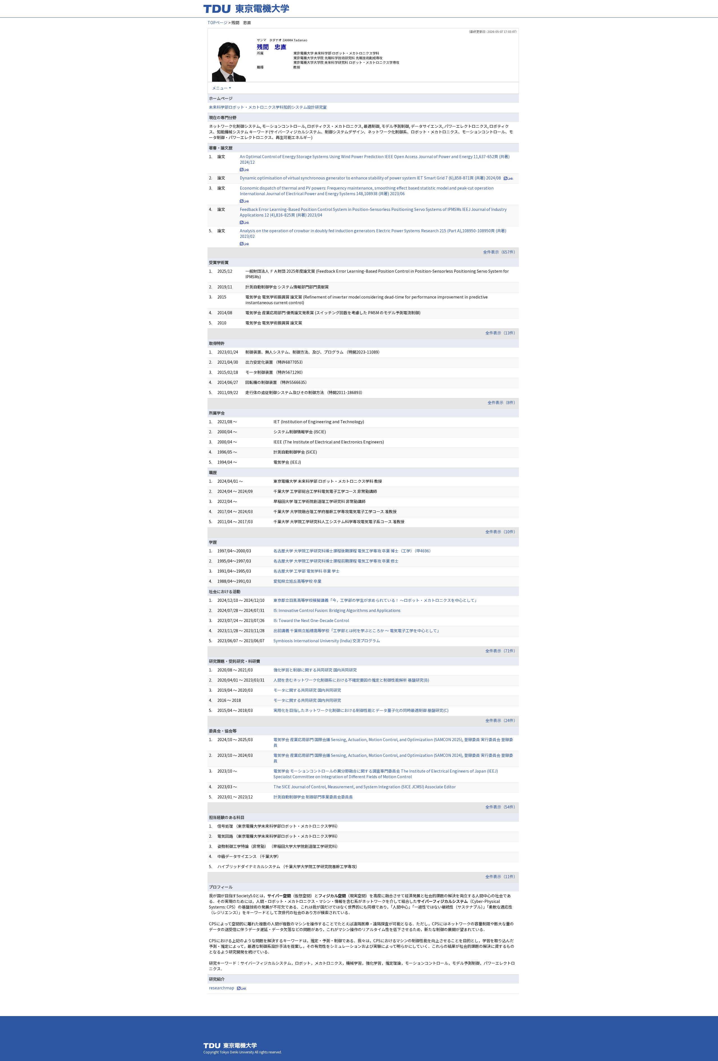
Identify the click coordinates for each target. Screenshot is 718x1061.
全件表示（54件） (501, 807)
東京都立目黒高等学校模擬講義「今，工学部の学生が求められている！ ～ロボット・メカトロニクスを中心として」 (375, 600)
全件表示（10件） (501, 531)
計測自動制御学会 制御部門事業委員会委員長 (313, 797)
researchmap (221, 988)
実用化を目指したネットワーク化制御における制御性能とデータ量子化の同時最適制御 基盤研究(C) (360, 710)
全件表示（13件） (501, 333)
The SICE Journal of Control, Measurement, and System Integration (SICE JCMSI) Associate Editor (364, 786)
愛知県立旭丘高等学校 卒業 (297, 581)
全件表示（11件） (501, 876)
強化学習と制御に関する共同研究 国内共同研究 (315, 670)
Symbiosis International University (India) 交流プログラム (326, 640)
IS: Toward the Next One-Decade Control (311, 620)
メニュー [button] (220, 88)
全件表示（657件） (500, 252)
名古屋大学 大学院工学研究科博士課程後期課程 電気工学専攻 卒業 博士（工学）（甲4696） (353, 551)
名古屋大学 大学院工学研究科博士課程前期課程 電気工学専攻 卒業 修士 (336, 561)
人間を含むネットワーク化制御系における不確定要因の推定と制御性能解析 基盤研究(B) (351, 680)
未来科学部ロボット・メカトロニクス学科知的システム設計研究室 (268, 107)
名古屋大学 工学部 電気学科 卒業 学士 (306, 571)
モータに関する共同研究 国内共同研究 (307, 690)
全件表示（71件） (501, 651)
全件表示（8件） (502, 402)
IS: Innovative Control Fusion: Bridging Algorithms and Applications (337, 610)
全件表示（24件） (501, 720)
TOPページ (217, 22)
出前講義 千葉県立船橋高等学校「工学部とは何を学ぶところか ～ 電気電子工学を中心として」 (357, 630)
